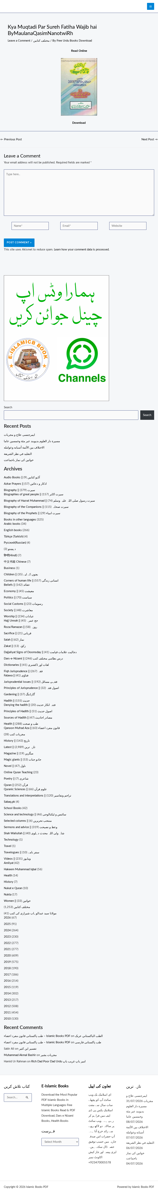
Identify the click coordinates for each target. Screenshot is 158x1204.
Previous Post (11, 139)
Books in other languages (20, 519)
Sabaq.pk (9, 801)
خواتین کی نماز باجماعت (19, 460)
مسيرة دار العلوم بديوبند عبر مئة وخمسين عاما (32, 441)
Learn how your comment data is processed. (81, 249)
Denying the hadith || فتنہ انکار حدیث (29, 705)
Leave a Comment (19, 40)
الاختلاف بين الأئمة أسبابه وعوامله (24, 447)
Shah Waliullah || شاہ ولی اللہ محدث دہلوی (34, 833)
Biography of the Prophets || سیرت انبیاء (32, 513)
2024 (7, 930)
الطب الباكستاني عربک (89, 1036)
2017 (7, 974)
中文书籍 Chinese (15, 561)
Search (8, 407)
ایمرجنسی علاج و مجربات (19, 434)
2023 (7, 936)
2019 (7, 962)
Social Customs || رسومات (23, 603)
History (8, 881)
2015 (7, 987)
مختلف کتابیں (41, 40)
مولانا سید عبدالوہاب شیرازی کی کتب (33, 913)
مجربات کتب (17, 734)
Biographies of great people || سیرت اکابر (33, 494)
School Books (13, 808)
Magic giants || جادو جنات (22, 759)
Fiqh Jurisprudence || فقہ (23, 671)
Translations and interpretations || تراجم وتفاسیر (37, 795)
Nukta (7, 894)
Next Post (149, 139)
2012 (7, 1006)
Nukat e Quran (13, 888)
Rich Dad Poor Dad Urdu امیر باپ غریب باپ (58, 1061)
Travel (7, 846)
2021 (7, 949)
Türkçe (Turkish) (14, 536)
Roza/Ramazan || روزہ (20, 627)
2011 (7, 1012)
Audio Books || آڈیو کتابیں (22, 477)
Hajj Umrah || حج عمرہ (21, 620)
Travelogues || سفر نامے (21, 852)
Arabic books (12, 523)
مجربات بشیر (49, 1055)
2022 (7, 943)
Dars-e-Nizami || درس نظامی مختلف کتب (33, 658)
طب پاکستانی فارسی (88, 1042)
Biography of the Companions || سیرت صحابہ (36, 506)
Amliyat (8, 863)
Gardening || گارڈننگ (19, 694)
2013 (7, 999)
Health (8, 875)
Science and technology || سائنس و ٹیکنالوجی (35, 814)
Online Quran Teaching (18, 772)
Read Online (79, 50)
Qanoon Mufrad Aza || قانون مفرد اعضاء (32, 728)
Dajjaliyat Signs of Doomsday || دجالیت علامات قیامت (40, 652)
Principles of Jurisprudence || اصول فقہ (31, 688)
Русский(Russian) (15, 542)
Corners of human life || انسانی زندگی (31, 580)
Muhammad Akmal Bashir (20, 1055)
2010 (7, 1018)
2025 (7, 924)
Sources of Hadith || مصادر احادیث (28, 717)
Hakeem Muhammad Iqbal (20, 869)
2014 (7, 993)
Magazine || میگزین (18, 753)
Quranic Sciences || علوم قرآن (25, 789)
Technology (11, 839)
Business (9, 568)
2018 (7, 968)
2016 (7, 980)
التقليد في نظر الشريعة (18, 454)
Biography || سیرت (19, 490)
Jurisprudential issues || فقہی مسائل (30, 681)
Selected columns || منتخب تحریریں (28, 820)
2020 (7, 955)
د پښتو (12, 549)
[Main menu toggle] (150, 6)
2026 (7, 917)
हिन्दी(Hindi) (10, 555)
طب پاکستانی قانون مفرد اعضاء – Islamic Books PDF (37, 1036)
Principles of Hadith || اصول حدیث (28, 711)
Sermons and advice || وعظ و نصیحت (30, 827)
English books (13, 530)
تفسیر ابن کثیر (27, 1048)
